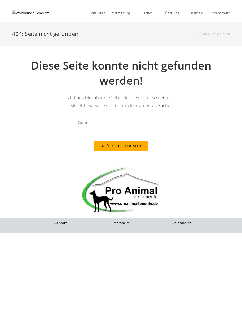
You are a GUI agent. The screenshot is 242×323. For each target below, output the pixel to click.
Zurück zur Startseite (121, 146)
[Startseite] (197, 34)
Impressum (121, 223)
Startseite (60, 223)
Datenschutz (181, 223)
